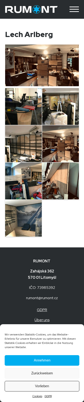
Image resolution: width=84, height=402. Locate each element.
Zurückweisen (42, 373)
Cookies (37, 396)
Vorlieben (42, 386)
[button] (72, 9)
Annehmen (42, 360)
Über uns (42, 319)
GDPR (48, 396)
